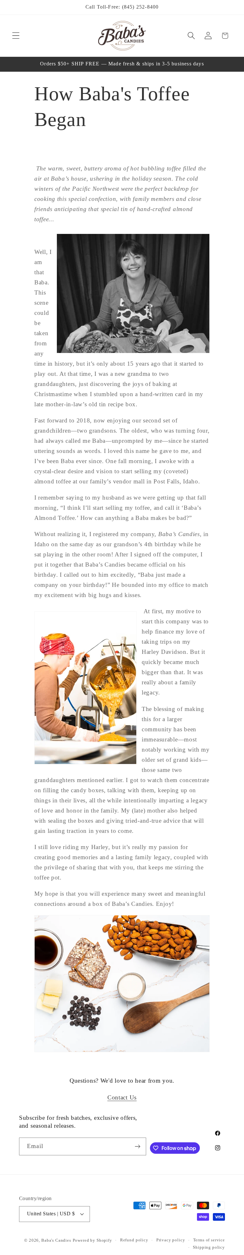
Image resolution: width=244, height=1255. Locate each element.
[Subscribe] (137, 1146)
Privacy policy (170, 1240)
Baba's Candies (56, 1240)
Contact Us (122, 1097)
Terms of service (209, 1240)
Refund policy (134, 1240)
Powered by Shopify (92, 1240)
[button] (16, 35)
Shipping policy (209, 1247)
